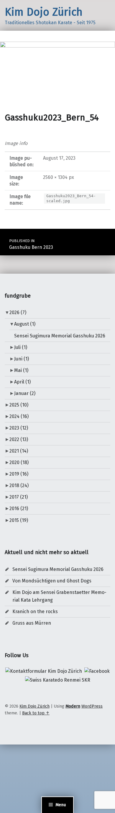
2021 (18, 451)
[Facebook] (97, 671)
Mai (21, 370)
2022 (18, 439)
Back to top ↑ (36, 713)
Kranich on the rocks (35, 611)
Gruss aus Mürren (31, 623)
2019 (18, 474)
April (22, 382)
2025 (18, 405)
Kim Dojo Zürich (44, 12)
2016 (18, 508)
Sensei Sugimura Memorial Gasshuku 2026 (59, 336)
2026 (17, 312)
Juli (20, 347)
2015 (18, 520)
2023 (18, 428)
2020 (19, 462)
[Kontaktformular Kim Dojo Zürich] (44, 671)
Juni (21, 359)
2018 (19, 485)
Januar (24, 393)
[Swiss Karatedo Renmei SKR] (57, 680)
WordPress (92, 706)
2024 (19, 416)
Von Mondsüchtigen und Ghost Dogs (51, 581)
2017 (18, 497)
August (24, 324)
